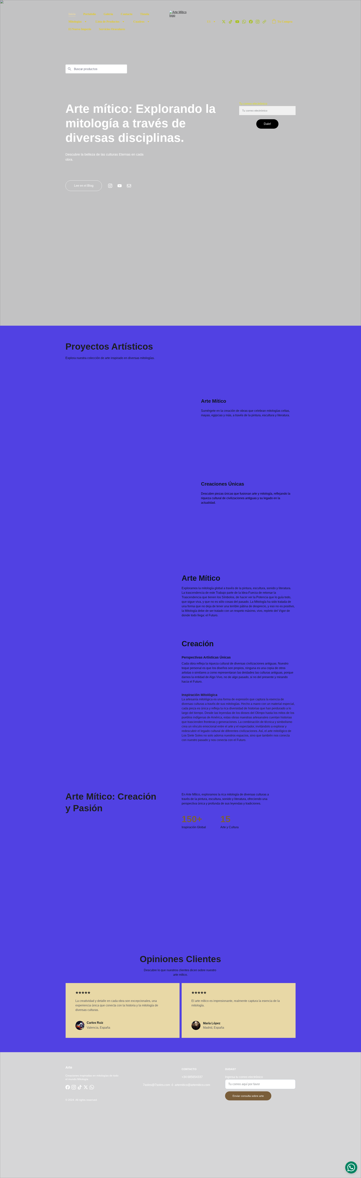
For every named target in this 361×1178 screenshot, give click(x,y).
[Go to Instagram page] (259, 22)
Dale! (267, 123)
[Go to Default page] (264, 22)
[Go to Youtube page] (238, 22)
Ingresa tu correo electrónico (244, 1077)
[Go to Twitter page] (225, 22)
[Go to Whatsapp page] (245, 22)
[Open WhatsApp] (351, 1167)
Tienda (144, 14)
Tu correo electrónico (253, 103)
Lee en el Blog (83, 185)
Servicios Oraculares (112, 29)
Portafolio (89, 14)
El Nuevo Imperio (79, 29)
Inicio (72, 14)
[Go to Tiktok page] (232, 22)
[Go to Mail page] (129, 186)
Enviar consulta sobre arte (248, 1095)
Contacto (126, 14)
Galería (108, 14)
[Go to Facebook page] (252, 22)
